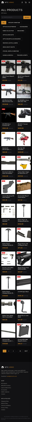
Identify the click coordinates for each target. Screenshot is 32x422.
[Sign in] (22, 2)
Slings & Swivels (8, 55)
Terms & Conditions (6, 405)
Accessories (24, 26)
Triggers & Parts (22, 55)
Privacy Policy (4, 407)
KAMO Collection (8, 30)
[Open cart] (25, 2)
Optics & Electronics (9, 26)
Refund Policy (4, 403)
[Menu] (29, 2)
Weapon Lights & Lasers (10, 43)
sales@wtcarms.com (12, 376)
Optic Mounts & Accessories (12, 39)
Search (27, 17)
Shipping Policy (5, 401)
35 (20, 351)
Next (26, 351)
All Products (4, 383)
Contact (3, 394)
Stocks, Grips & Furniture (11, 51)
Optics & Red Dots (8, 34)
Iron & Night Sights (9, 47)
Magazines (20, 30)
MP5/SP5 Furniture (14, 22)
